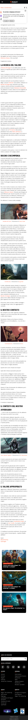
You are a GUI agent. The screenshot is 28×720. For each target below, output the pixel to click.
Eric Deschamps (23, 455)
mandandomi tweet (19, 521)
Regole (2, 678)
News (2, 7)
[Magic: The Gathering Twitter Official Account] (8, 667)
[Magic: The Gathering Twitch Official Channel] (13, 667)
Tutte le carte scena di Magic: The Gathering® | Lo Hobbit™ (14, 567)
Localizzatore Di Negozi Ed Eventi (7, 698)
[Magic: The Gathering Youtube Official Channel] (18, 667)
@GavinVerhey (4, 539)
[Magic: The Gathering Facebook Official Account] (2, 667)
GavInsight (3, 541)
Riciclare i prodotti (19, 684)
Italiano (6, 20)
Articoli (3, 674)
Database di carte (5, 701)
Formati (3, 676)
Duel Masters (18, 694)
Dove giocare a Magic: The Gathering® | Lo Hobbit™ (14, 609)
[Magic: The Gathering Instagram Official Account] (24, 667)
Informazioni (18, 674)
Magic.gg (3, 696)
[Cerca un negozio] (25, 659)
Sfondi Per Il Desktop (6, 681)
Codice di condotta (14, 719)
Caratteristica (8, 7)
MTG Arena (4, 694)
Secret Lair (4, 703)
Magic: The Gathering (6, 692)
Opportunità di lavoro (20, 676)
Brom (22, 343)
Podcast (3, 679)
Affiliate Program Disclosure (19, 682)
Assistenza (17, 678)
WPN (16, 679)
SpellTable (3, 704)
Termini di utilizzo (14, 716)
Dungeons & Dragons (20, 692)
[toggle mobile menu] (2, 2)
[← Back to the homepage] (14, 1)
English (11, 20)
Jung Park (21, 281)
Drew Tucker (22, 221)
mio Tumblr (11, 523)
